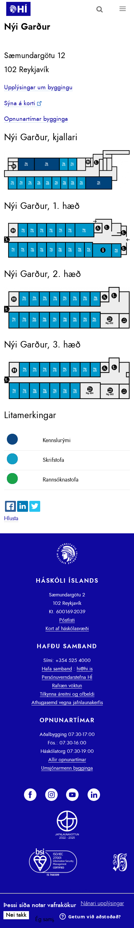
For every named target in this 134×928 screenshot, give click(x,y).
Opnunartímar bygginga (36, 119)
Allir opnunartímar (67, 759)
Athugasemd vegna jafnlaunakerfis (67, 702)
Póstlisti (67, 620)
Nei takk (16, 915)
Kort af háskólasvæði (67, 628)
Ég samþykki (50, 919)
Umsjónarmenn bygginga (67, 768)
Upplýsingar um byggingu (38, 87)
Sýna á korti (19, 103)
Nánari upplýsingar (102, 903)
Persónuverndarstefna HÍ (67, 677)
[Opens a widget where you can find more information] (90, 917)
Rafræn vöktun (67, 685)
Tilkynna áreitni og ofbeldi (67, 694)
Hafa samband (57, 668)
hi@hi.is (85, 668)
